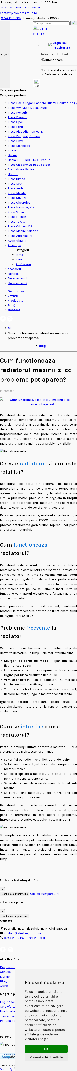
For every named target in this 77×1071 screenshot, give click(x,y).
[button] (59, 45)
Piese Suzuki (17, 198)
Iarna (19, 255)
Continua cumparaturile (15, 893)
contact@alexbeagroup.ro (22, 933)
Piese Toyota (16, 221)
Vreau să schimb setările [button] (46, 1057)
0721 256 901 (33, 7)
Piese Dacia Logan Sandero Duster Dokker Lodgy (42, 103)
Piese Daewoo (17, 117)
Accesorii (14, 269)
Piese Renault (17, 112)
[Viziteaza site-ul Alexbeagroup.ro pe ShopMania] (11, 1058)
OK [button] (46, 1049)
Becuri (12, 155)
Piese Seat (15, 183)
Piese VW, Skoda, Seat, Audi (27, 108)
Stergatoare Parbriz (22, 169)
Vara (19, 259)
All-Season (23, 264)
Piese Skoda (16, 179)
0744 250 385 (11, 7)
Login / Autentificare (14, 1002)
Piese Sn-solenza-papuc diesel (30, 164)
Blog (11, 305)
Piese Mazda (17, 193)
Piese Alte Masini (20, 236)
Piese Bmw (15, 141)
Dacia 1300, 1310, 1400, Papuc (29, 160)
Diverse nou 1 (17, 278)
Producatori (16, 300)
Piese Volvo (16, 212)
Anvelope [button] (14, 245)
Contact (14, 310)
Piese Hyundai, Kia (21, 207)
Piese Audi (15, 188)
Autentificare (53, 60)
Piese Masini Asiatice (23, 231)
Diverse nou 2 (17, 283)
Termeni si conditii (13, 1016)
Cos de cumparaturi (44, 894)
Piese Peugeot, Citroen (24, 136)
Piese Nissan (17, 217)
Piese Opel (15, 122)
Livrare (13, 296)
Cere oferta (7, 1006)
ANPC (4, 986)
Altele (12, 150)
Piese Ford (15, 127)
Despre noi (16, 291)
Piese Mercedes (19, 146)
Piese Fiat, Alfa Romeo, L (25, 131)
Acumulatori (17, 240)
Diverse (13, 274)
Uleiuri (13, 174)
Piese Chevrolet (19, 202)
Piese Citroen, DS (20, 226)
